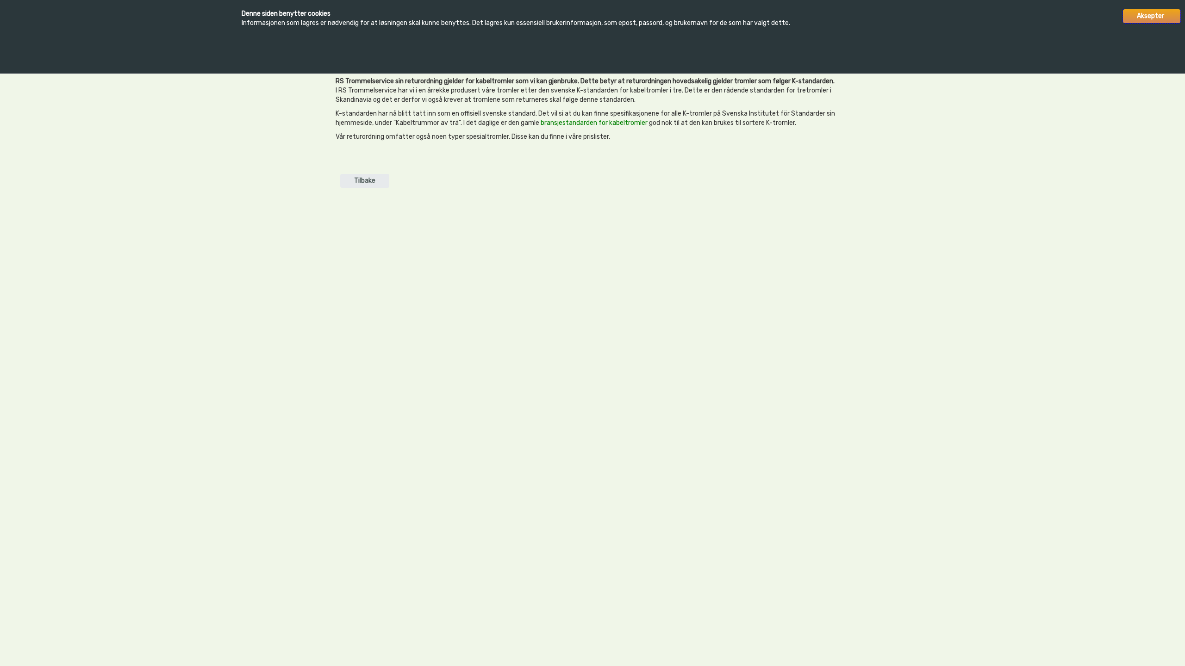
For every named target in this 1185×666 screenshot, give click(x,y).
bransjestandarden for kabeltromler (594, 123)
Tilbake (364, 181)
